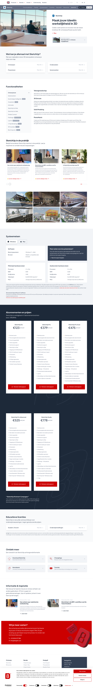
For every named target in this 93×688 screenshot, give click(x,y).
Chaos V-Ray (26, 665)
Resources (66, 7)
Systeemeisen (44, 7)
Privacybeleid (46, 665)
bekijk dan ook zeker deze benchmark (69, 288)
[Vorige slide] (7, 184)
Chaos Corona (26, 667)
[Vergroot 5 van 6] (58, 209)
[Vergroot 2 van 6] (58, 193)
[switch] (37, 685)
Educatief (58, 7)
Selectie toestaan (82, 675)
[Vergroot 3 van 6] (85, 193)
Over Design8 (46, 662)
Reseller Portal (46, 667)
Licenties (51, 7)
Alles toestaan (82, 671)
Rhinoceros (8, 665)
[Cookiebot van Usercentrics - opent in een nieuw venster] (8, 685)
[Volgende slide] (10, 184)
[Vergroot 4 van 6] (31, 209)
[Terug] (1, 7)
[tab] (18, 93)
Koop (90, 7)
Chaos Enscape (27, 662)
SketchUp (8, 662)
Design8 (45, 660)
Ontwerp (9, 660)
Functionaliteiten (27, 7)
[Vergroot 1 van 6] (31, 193)
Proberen (83, 7)
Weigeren (82, 679)
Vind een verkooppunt (20, 386)
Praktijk (36, 7)
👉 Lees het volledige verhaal (13, 178)
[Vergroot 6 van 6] (85, 209)
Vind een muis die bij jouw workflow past (15, 297)
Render (25, 660)
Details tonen (68, 685)
